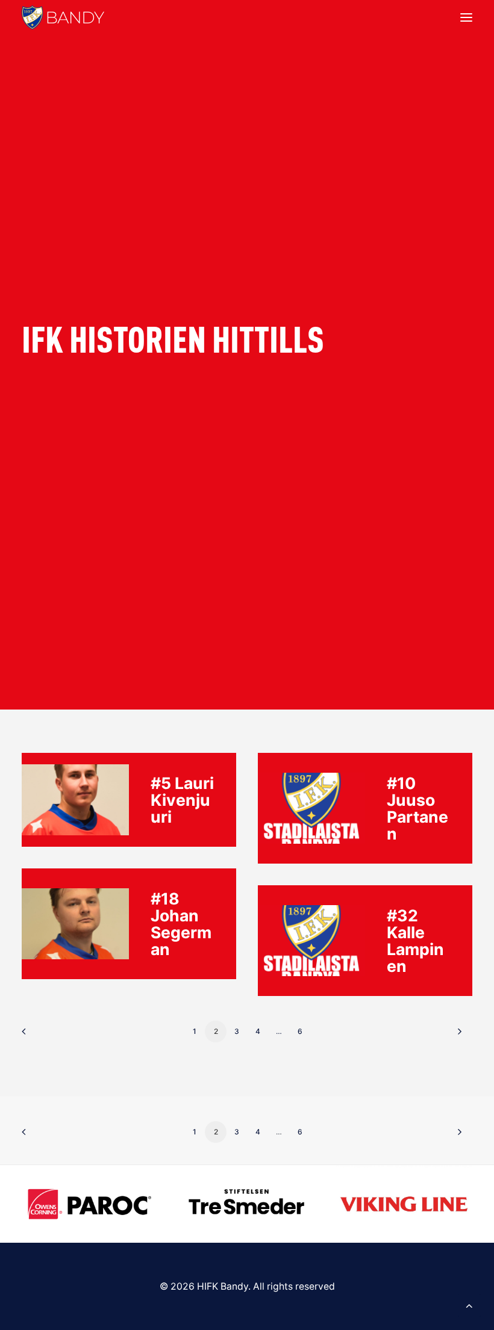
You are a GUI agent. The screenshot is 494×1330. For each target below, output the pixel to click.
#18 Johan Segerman (181, 924)
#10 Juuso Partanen (417, 808)
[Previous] (38, 1035)
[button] (466, 17)
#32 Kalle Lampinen (415, 941)
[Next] (456, 1035)
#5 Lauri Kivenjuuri (182, 799)
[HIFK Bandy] (63, 17)
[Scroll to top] (469, 1304)
